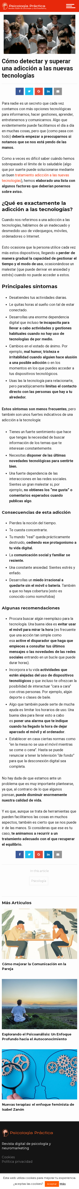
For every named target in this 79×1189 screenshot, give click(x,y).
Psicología (38, 881)
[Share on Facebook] (20, 91)
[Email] (58, 91)
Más (63, 1184)
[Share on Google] (39, 91)
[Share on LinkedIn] (48, 91)
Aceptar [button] (52, 1183)
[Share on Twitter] (29, 91)
